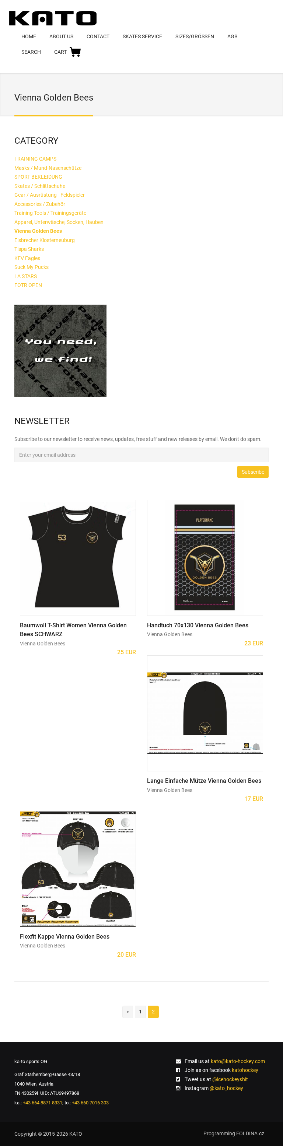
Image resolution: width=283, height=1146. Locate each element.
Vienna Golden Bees (42, 643)
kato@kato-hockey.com (238, 1061)
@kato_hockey (226, 1088)
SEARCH (31, 52)
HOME (28, 36)
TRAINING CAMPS (35, 159)
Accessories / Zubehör (39, 204)
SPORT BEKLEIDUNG (38, 177)
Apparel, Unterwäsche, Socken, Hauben (59, 222)
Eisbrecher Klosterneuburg (44, 240)
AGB (232, 36)
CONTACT (98, 36)
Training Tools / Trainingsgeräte (50, 213)
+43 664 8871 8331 (42, 1102)
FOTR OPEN (28, 285)
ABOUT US (61, 36)
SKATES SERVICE (142, 36)
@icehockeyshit (230, 1079)
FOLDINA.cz (250, 1133)
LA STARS (25, 276)
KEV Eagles (27, 258)
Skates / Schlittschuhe (39, 186)
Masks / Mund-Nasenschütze (47, 168)
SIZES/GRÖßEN (194, 36)
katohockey (245, 1070)
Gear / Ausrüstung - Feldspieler (49, 195)
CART (60, 52)
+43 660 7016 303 (90, 1102)
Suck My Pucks (31, 267)
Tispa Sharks (29, 249)
